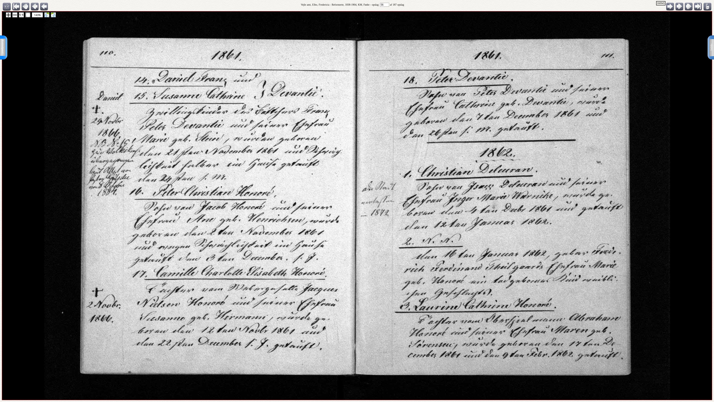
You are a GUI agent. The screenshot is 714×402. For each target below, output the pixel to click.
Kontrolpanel (2, 47)
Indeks (711, 47)
